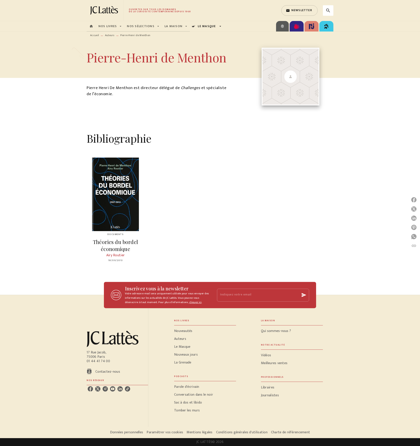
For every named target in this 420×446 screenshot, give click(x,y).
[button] (299, 10)
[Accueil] (105, 10)
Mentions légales (199, 432)
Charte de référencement (290, 432)
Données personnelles (126, 432)
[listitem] (90, 389)
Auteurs (109, 35)
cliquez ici (195, 302)
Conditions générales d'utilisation (242, 432)
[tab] (91, 26)
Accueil (94, 35)
